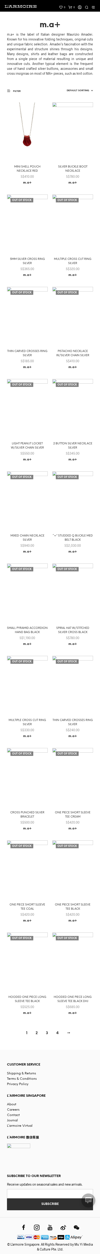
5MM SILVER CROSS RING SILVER (27, 261)
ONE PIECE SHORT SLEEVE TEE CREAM (72, 814)
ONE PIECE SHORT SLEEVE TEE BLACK (72, 906)
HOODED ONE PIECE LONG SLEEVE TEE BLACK (27, 999)
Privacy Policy (17, 1084)
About (11, 1104)
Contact (13, 1115)
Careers (13, 1110)
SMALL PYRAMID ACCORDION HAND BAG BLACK (27, 630)
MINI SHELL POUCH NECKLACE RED (27, 168)
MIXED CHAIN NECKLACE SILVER (27, 537)
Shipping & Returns (21, 1073)
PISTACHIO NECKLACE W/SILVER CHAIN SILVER (72, 353)
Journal (12, 1120)
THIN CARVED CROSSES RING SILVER (27, 353)
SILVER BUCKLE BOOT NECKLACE (72, 168)
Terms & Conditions (22, 1079)
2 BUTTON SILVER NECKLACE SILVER (72, 445)
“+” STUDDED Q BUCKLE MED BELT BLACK (73, 537)
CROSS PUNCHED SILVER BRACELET (27, 814)
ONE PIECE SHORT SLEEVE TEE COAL (27, 906)
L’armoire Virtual (20, 1126)
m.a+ (27, 182)
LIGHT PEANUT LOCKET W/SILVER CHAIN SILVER (27, 445)
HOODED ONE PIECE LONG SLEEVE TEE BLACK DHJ (73, 999)
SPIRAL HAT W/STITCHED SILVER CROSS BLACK (72, 630)
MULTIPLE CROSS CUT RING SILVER (72, 261)
